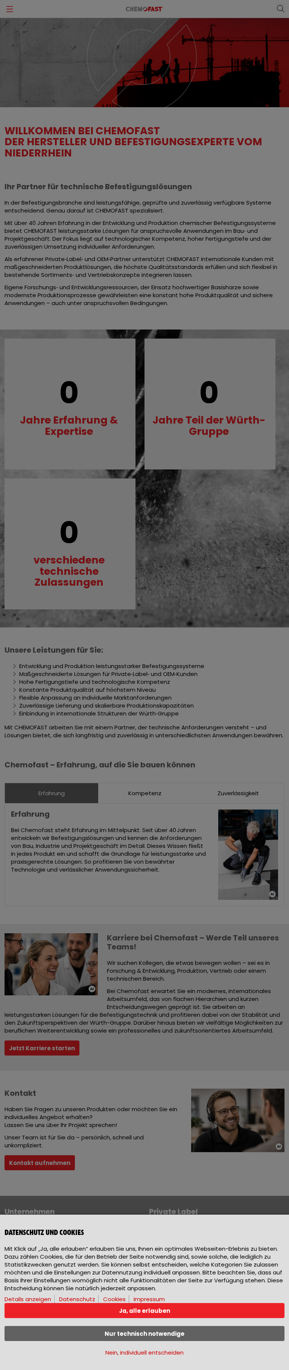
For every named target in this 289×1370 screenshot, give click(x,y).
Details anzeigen (28, 1299)
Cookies (114, 1299)
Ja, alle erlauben (144, 1311)
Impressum (149, 1299)
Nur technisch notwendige (144, 1334)
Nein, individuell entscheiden (144, 1352)
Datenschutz (77, 1299)
